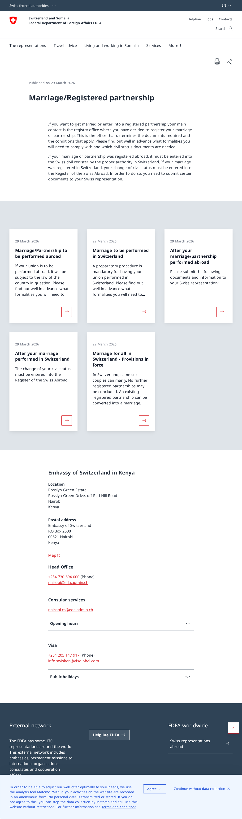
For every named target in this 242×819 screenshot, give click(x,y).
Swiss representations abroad (190, 743)
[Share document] (229, 61)
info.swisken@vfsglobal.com (73, 660)
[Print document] (217, 61)
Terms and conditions (119, 807)
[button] (65, 45)
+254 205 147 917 (63, 655)
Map (52, 555)
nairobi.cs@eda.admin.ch (70, 609)
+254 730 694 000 (63, 576)
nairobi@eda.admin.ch (68, 582)
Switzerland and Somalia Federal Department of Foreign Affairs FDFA (65, 20)
